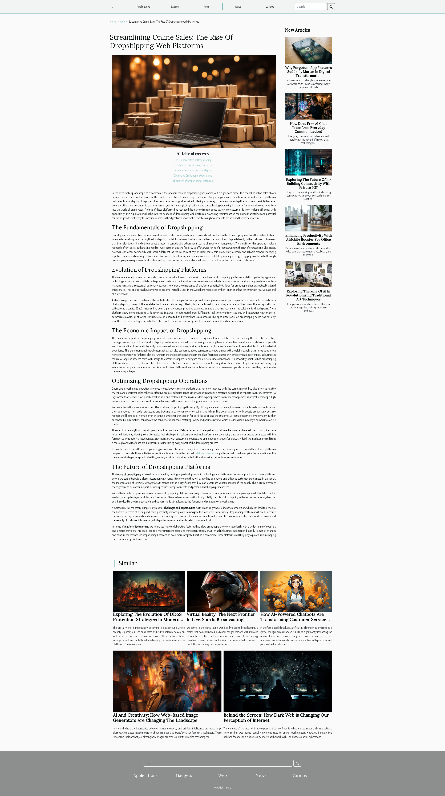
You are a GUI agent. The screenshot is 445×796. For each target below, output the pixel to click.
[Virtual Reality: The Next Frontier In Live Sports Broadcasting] (222, 591)
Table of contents (195, 153)
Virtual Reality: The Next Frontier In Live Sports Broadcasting (221, 616)
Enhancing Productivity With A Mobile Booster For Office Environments (308, 239)
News (238, 6)
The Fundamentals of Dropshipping (192, 160)
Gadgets (175, 6)
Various (270, 6)
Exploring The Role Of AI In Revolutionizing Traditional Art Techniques (308, 295)
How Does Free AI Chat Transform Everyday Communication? (308, 127)
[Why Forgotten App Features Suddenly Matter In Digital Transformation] (308, 50)
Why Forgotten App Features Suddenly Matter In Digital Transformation (308, 72)
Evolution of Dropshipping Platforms (193, 165)
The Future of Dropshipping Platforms (193, 180)
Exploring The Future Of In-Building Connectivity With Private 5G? (308, 183)
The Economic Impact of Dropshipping (192, 170)
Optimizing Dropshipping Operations (193, 175)
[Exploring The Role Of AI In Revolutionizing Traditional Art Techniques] (308, 274)
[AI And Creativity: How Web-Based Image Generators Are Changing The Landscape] (167, 681)
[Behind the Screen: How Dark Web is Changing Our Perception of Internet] (278, 681)
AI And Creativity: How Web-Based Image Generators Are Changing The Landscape (155, 717)
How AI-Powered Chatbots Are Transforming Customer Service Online (293, 619)
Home (113, 21)
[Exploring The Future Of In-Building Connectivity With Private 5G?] (308, 162)
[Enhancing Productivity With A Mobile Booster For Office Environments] (308, 218)
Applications (143, 6)
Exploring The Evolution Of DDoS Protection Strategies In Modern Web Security (147, 619)
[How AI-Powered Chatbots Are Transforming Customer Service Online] (296, 591)
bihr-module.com (206, 453)
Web (206, 6)
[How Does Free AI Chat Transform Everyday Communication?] (308, 106)
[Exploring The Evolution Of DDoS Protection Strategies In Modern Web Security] (149, 591)
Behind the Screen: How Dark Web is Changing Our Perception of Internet (276, 717)
